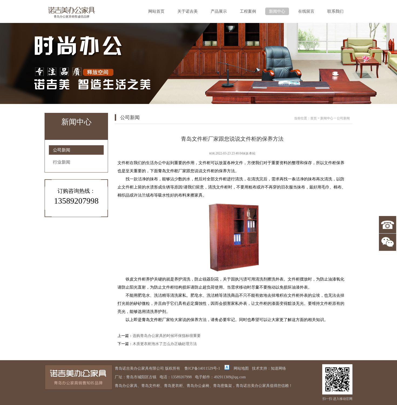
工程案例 (248, 11)
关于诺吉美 (187, 11)
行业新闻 (61, 162)
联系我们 (335, 11)
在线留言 (306, 11)
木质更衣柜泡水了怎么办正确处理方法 (165, 344)
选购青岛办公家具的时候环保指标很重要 (167, 336)
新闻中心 (277, 11)
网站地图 (241, 368)
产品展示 (219, 11)
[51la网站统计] (226, 368)
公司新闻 (61, 150)
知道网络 (278, 368)
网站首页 (156, 11)
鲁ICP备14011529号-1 (202, 368)
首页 (313, 118)
